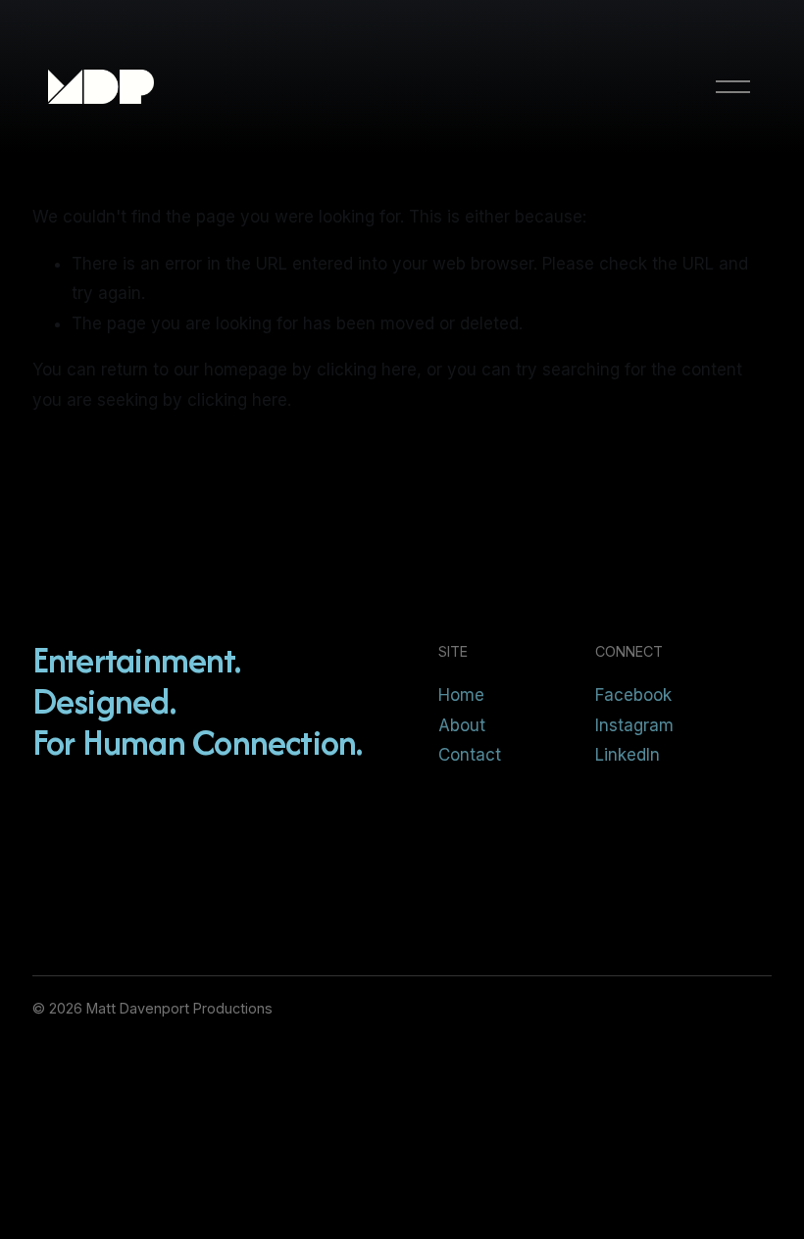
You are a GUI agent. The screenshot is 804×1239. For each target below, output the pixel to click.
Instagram (634, 725)
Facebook (633, 695)
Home (461, 695)
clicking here (367, 369)
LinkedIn (627, 755)
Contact (469, 755)
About (461, 725)
